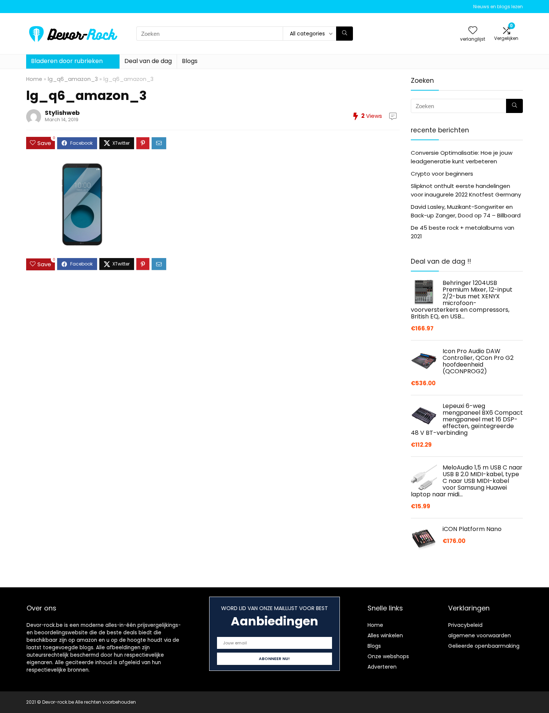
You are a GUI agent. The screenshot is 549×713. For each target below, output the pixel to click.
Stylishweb (62, 113)
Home (34, 79)
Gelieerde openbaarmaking (483, 646)
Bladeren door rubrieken (67, 61)
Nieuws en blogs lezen (498, 6)
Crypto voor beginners (442, 174)
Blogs (190, 61)
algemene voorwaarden (479, 635)
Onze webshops (388, 656)
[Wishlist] (472, 31)
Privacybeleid (465, 625)
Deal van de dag (148, 61)
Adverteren (382, 666)
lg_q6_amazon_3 (73, 79)
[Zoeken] (344, 33)
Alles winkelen (385, 635)
